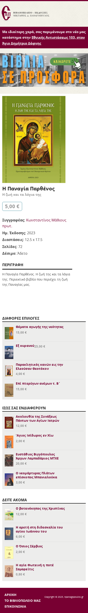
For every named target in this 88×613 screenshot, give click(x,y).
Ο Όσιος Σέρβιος (29, 546)
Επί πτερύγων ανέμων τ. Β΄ (38, 383)
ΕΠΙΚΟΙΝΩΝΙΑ (15, 606)
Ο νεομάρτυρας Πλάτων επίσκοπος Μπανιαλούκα (36, 475)
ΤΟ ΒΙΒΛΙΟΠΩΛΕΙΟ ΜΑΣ (23, 600)
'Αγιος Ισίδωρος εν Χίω (34, 435)
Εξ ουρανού (25, 345)
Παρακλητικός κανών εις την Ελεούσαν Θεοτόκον (39, 366)
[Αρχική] (6, 20)
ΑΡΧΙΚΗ (10, 595)
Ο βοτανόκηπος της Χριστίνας (40, 508)
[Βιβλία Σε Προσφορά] (44, 85)
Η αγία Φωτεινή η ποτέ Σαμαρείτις (35, 567)
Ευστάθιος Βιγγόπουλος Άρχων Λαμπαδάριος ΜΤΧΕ (37, 456)
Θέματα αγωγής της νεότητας (40, 327)
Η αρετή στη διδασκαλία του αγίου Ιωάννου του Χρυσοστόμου (39, 531)
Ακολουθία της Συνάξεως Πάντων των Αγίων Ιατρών (37, 418)
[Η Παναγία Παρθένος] (33, 181)
